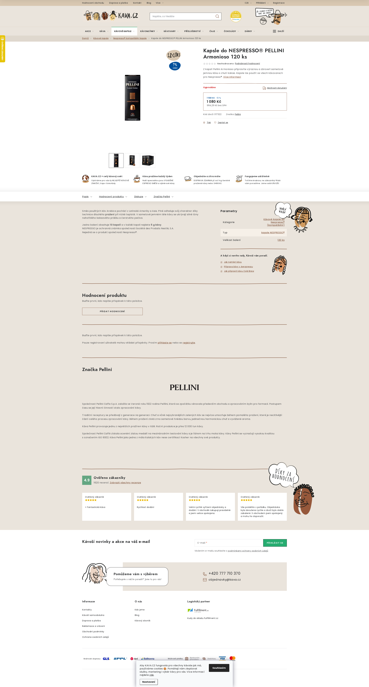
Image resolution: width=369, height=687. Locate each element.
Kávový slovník (142, 620)
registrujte (189, 342)
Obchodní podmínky (93, 631)
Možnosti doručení (277, 88)
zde (151, 675)
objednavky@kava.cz (225, 580)
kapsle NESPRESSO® (273, 232)
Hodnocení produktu (111, 196)
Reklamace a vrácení (93, 626)
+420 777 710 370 (224, 573)
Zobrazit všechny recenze (125, 482)
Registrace (279, 2)
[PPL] (120, 658)
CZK (247, 2)
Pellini (238, 114)
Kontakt (137, 2)
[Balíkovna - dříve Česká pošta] (148, 658)
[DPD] (134, 658)
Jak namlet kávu (233, 262)
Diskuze (138, 196)
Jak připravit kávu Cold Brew (239, 271)
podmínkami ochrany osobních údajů (248, 550)
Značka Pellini (162, 196)
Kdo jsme (140, 609)
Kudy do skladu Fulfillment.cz (202, 618)
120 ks (281, 240)
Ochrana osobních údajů (95, 637)
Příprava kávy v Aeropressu (238, 266)
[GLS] (106, 658)
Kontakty (87, 609)
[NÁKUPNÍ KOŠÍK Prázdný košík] (273, 16)
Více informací (232, 77)
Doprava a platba (118, 2)
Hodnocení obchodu (93, 2)
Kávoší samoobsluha (93, 615)
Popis (85, 196)
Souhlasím (219, 668)
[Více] (278, 31)
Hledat (217, 16)
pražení (110, 214)
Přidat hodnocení (112, 311)
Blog (149, 2)
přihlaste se (165, 342)
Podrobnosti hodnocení (247, 63)
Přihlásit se (275, 542)
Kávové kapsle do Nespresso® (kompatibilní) (274, 222)
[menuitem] (89, 31)
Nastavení (148, 682)
